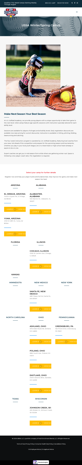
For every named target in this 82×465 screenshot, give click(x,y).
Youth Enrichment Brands (46, 438)
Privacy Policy (30, 444)
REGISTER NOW (62, 3)
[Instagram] (77, 3)
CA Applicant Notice (48, 449)
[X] (72, 3)
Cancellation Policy (60, 444)
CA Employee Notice (34, 449)
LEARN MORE (11, 209)
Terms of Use (21, 444)
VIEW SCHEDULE (22, 209)
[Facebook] (74, 3)
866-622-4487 (50, 3)
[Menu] (76, 11)
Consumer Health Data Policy (44, 444)
